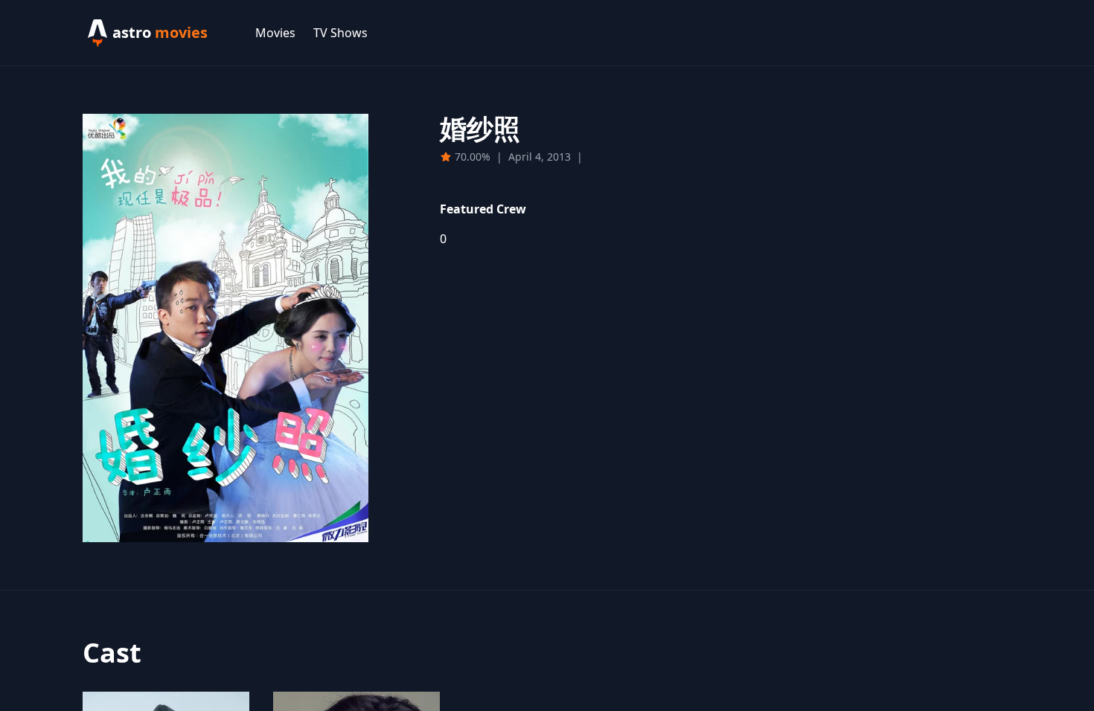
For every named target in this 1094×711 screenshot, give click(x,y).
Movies (275, 33)
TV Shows (340, 33)
